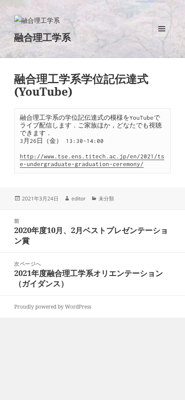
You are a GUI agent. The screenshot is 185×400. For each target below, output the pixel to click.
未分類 (106, 198)
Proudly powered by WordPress (52, 306)
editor (78, 198)
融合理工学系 (42, 36)
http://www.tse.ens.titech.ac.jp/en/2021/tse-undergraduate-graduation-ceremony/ (92, 160)
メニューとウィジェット (162, 37)
